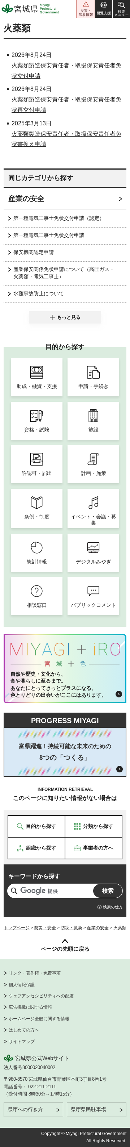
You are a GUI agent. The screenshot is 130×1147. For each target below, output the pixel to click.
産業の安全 (26, 199)
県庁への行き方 (25, 1109)
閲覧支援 (103, 9)
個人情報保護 (22, 984)
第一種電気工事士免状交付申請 (48, 235)
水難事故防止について (38, 293)
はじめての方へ (24, 1030)
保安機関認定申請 (33, 252)
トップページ (17, 927)
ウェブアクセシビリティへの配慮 (41, 995)
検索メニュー (121, 9)
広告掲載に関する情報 (30, 1007)
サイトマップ (22, 1041)
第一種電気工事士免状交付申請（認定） (58, 218)
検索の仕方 (113, 907)
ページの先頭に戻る (65, 949)
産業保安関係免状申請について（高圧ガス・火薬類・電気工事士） (63, 272)
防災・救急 (71, 927)
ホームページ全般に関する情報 (39, 1018)
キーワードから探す (34, 876)
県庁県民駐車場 (88, 1109)
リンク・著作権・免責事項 (35, 973)
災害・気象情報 (86, 9)
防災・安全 (45, 927)
